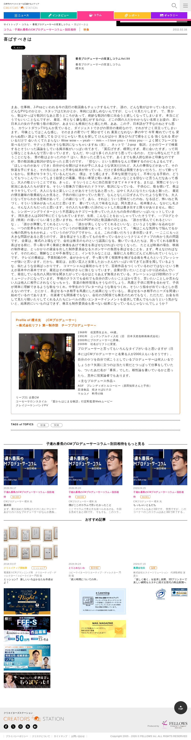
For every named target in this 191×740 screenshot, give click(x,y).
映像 (43, 425)
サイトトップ (11, 24)
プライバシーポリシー (17, 736)
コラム (25, 24)
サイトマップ (60, 736)
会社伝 (47, 24)
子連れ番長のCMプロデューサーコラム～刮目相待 (45, 29)
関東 (56, 425)
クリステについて (41, 736)
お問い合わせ (78, 736)
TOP (180, 709)
